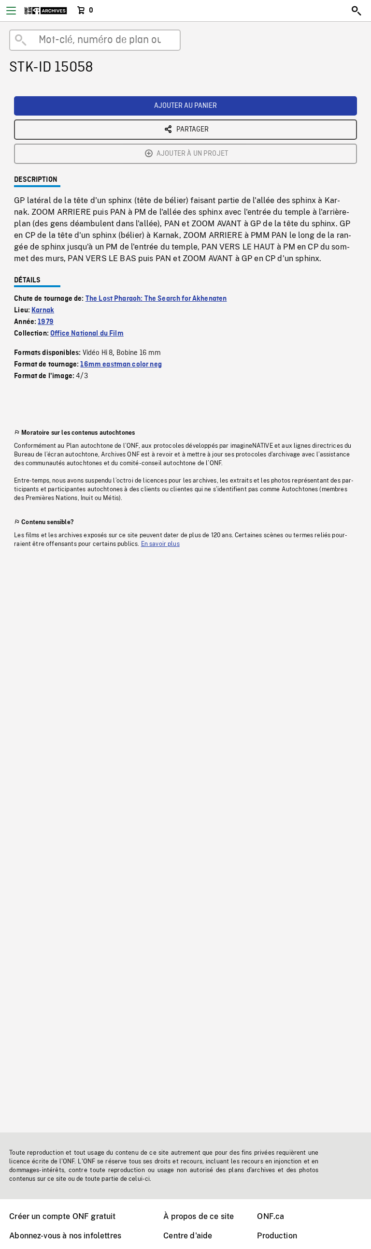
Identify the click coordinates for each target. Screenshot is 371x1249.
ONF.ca (270, 1216)
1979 (46, 322)
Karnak (42, 310)
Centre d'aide (187, 1235)
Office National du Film (87, 334)
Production (277, 1235)
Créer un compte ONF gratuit (62, 1216)
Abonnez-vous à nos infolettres (65, 1235)
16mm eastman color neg (121, 364)
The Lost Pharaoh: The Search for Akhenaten (156, 299)
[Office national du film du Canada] (45, 11)
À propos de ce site (198, 1216)
